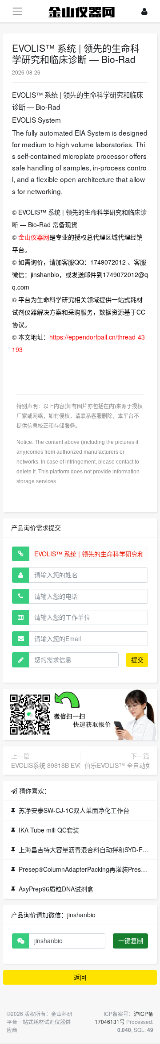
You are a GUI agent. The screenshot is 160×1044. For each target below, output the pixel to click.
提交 (137, 659)
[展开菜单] (17, 11)
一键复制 (130, 940)
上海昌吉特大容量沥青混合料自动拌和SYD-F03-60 (89, 849)
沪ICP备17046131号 (124, 1017)
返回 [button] (80, 977)
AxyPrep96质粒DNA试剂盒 (56, 888)
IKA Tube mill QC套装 (49, 829)
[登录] (144, 11)
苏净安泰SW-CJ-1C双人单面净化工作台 (74, 810)
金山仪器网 (33, 236)
